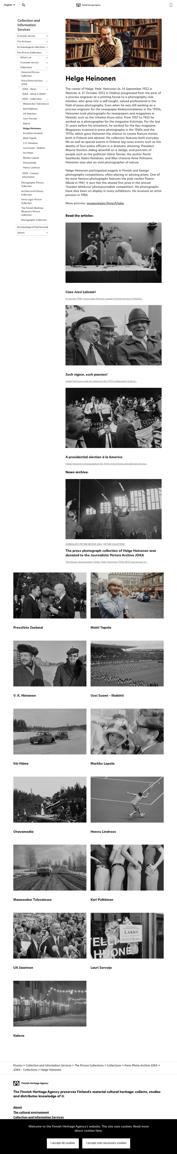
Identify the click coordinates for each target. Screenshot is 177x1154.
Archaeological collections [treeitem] (31, 47)
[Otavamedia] (49, 800)
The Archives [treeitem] (24, 42)
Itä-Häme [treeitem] (28, 153)
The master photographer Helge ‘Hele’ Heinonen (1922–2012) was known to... (106, 562)
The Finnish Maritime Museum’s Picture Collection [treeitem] (32, 211)
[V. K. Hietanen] (49, 664)
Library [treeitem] (21, 233)
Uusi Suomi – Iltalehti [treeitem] (34, 148)
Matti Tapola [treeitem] (29, 138)
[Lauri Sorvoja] (127, 936)
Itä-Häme (21, 764)
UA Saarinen (23, 968)
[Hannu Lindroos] (127, 800)
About (17, 1107)
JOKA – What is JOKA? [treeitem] (34, 94)
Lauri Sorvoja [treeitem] (30, 119)
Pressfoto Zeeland (28, 628)
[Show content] (44, 34)
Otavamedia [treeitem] (29, 163)
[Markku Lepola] (127, 732)
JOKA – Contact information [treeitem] (30, 175)
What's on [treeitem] (25, 58)
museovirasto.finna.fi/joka (105, 203)
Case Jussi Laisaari (81, 292)
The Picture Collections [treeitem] (29, 53)
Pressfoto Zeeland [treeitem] (33, 133)
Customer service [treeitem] (26, 36)
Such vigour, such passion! (87, 375)
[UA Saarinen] (49, 936)
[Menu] (171, 5)
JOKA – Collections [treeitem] (32, 99)
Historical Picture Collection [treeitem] (30, 74)
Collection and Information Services (28, 25)
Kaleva (18, 1036)
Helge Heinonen (51, 1070)
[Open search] (24, 5)
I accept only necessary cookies (106, 1143)
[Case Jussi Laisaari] (114, 253)
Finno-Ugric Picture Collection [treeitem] (31, 201)
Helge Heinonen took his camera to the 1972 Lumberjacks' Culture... (101, 381)
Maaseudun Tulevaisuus (32, 900)
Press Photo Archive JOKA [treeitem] (32, 83)
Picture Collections (114, 544)
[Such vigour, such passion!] (114, 335)
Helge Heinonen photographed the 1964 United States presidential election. (106, 464)
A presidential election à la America (94, 457)
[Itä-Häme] (49, 732)
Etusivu (17, 1066)
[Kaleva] (49, 1004)
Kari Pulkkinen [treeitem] (30, 109)
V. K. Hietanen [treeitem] (30, 143)
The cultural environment (31, 1112)
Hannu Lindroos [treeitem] (31, 168)
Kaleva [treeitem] (26, 124)
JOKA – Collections (25, 1070)
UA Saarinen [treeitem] (29, 114)
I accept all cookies (62, 1143)
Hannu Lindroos (103, 832)
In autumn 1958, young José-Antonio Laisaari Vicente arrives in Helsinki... (104, 299)
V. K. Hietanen (24, 696)
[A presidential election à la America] (114, 418)
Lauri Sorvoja (101, 968)
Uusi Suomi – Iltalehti (107, 696)
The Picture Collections (89, 1066)
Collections (114, 1066)
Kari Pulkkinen (102, 900)
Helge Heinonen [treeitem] (32, 128)
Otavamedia (23, 832)
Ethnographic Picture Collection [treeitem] (32, 184)
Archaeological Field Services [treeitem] (32, 227)
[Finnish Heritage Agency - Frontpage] (88, 5)
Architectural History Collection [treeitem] (32, 193)
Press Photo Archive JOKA (141, 1066)
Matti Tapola (101, 628)
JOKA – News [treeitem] (29, 89)
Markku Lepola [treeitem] (31, 158)
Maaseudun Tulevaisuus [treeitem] (36, 104)
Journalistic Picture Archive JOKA (84, 544)
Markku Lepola (102, 764)
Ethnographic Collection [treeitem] (34, 220)
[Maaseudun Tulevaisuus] (49, 868)
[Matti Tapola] (127, 595)
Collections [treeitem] (26, 67)
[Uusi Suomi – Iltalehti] (127, 664)
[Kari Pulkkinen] (127, 868)
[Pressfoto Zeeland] (49, 595)
